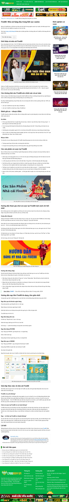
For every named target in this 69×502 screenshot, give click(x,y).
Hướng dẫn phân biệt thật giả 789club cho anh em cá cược (60, 110)
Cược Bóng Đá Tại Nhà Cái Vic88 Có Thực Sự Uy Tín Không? (16, 463)
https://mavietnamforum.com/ (58, 482)
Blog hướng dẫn (39, 486)
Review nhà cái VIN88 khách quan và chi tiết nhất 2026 (15, 450)
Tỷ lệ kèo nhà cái (28, 1)
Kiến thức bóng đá (40, 476)
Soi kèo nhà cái (39, 473)
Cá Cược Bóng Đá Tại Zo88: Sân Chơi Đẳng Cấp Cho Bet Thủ (16, 452)
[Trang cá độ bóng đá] (7, 3)
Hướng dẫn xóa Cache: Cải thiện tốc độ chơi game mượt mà (60, 57)
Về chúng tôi (27, 473)
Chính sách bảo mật (28, 476)
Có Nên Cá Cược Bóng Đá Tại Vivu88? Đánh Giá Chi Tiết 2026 (16, 455)
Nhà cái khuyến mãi (40, 488)
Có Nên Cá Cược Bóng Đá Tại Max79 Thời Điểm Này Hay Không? (17, 453)
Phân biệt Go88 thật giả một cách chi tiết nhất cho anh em (60, 75)
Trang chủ (19, 1)
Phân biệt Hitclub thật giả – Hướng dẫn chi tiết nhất (60, 92)
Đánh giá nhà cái (39, 1)
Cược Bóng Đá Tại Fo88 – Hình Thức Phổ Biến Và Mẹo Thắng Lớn (17, 461)
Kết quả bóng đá (63, 1)
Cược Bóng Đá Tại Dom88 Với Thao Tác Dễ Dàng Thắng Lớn (16, 459)
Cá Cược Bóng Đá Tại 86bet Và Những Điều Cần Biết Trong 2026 (17, 457)
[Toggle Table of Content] (13, 37)
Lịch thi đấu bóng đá (51, 1)
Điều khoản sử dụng (28, 478)
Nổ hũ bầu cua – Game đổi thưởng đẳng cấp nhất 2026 (60, 39)
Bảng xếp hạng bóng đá (23, 4)
